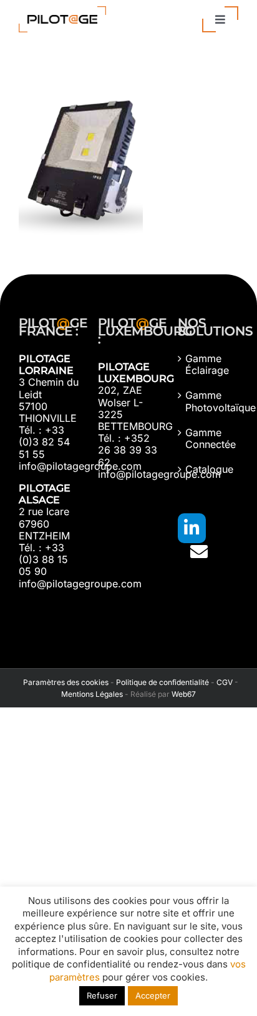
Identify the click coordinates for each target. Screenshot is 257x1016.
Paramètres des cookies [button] (64, 682)
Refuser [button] (102, 995)
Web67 (184, 694)
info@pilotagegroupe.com (80, 466)
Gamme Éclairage (207, 364)
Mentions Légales (92, 694)
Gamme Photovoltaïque (208, 401)
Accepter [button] (152, 995)
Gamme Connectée (208, 438)
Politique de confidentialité (162, 682)
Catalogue (208, 469)
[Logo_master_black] (62, 11)
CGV (224, 682)
